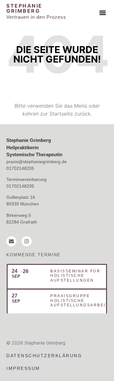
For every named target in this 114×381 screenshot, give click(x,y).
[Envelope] (11, 241)
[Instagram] (27, 241)
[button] (102, 12)
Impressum (23, 368)
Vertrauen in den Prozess (36, 17)
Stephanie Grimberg (24, 8)
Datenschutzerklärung (44, 355)
